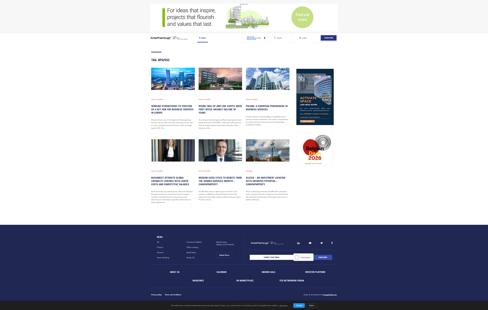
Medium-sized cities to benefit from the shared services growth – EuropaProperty (220, 181)
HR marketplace (245, 280)
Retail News (191, 252)
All (158, 242)
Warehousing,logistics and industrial (225, 243)
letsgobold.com (330, 295)
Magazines (198, 280)
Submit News (224, 255)
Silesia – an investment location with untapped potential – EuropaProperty (265, 181)
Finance (160, 247)
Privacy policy (156, 295)
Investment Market (194, 242)
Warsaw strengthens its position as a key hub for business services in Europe (172, 109)
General (249, 171)
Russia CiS (191, 257)
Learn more (283, 305)
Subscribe (328, 38)
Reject (311, 305)
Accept (299, 305)
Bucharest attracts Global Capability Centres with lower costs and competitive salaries (170, 181)
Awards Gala (268, 272)
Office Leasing (157, 99)
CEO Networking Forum (292, 280)
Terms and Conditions (173, 295)
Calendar (221, 272)
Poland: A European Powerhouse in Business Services (267, 108)
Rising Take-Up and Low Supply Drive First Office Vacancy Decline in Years (220, 109)
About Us (174, 272)
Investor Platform (315, 272)
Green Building (163, 257)
